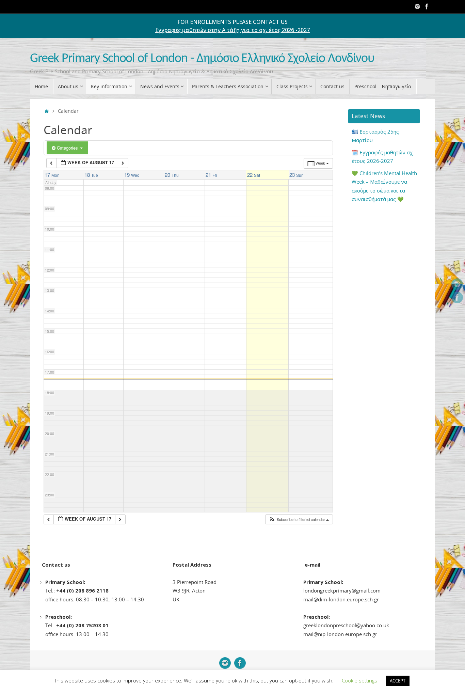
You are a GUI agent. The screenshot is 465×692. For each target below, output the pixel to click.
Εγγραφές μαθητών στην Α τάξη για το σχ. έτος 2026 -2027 (232, 30)
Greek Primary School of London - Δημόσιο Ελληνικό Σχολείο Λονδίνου (202, 58)
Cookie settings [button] (359, 680)
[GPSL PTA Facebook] (427, 6)
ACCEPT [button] (397, 681)
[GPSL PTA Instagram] (417, 6)
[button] (299, 519)
